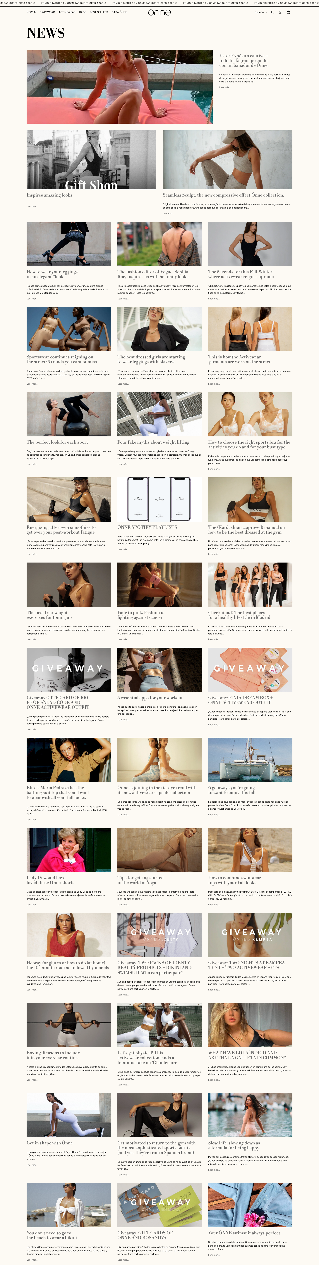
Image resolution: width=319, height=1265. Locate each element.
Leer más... (225, 87)
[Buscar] (272, 12)
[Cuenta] (280, 12)
